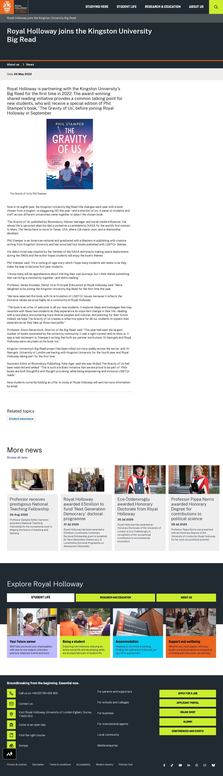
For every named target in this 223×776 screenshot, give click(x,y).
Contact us (26, 703)
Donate (23, 745)
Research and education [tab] (115, 597)
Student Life (127, 7)
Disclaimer (38, 764)
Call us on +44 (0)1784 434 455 (38, 693)
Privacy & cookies (17, 764)
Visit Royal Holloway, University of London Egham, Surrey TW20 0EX (55, 714)
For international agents (112, 724)
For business (105, 713)
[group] (32, 508)
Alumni (187, 722)
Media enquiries (107, 745)
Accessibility (83, 764)
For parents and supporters (114, 691)
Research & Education (163, 7)
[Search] (216, 7)
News (30, 64)
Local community (108, 734)
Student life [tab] (40, 597)
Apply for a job (187, 693)
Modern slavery (104, 764)
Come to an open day (32, 724)
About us (196, 7)
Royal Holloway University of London (14, 7)
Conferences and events (188, 731)
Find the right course (32, 735)
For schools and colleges (113, 702)
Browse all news (17, 457)
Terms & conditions (60, 764)
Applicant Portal (188, 703)
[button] (164, 765)
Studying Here (97, 7)
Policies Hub (126, 764)
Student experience (21, 418)
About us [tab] (186, 597)
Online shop (187, 712)
